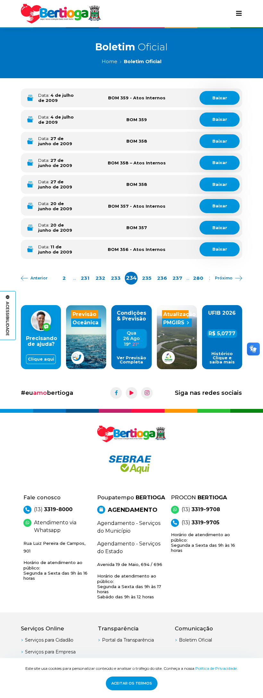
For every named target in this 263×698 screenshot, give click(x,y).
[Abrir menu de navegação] (239, 13)
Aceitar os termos (131, 683)
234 (131, 278)
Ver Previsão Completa (131, 360)
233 (116, 278)
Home (109, 61)
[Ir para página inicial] (61, 13)
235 (146, 278)
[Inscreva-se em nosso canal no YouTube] (131, 393)
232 (100, 278)
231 (85, 278)
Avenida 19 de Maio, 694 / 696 (129, 580)
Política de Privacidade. (216, 668)
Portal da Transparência (128, 640)
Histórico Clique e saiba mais (222, 358)
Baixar (219, 97)
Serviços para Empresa (50, 652)
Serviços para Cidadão (49, 640)
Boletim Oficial (195, 640)
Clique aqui (41, 359)
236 (162, 278)
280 (198, 278)
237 (177, 278)
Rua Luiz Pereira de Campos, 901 (55, 561)
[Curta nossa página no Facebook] (116, 393)
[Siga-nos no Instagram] (147, 393)
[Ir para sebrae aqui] (131, 464)
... (74, 278)
